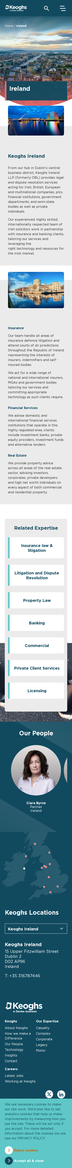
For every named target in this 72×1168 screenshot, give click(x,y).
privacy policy (31, 1138)
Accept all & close (29, 1161)
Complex (43, 1033)
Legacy (41, 1045)
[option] (36, 779)
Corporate (44, 1039)
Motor (41, 1050)
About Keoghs (16, 1028)
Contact (11, 1061)
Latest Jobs (14, 1075)
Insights (11, 1055)
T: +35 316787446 (22, 976)
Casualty (42, 1028)
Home (9, 25)
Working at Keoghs (20, 1081)
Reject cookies (26, 1150)
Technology (14, 1049)
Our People (14, 1044)
